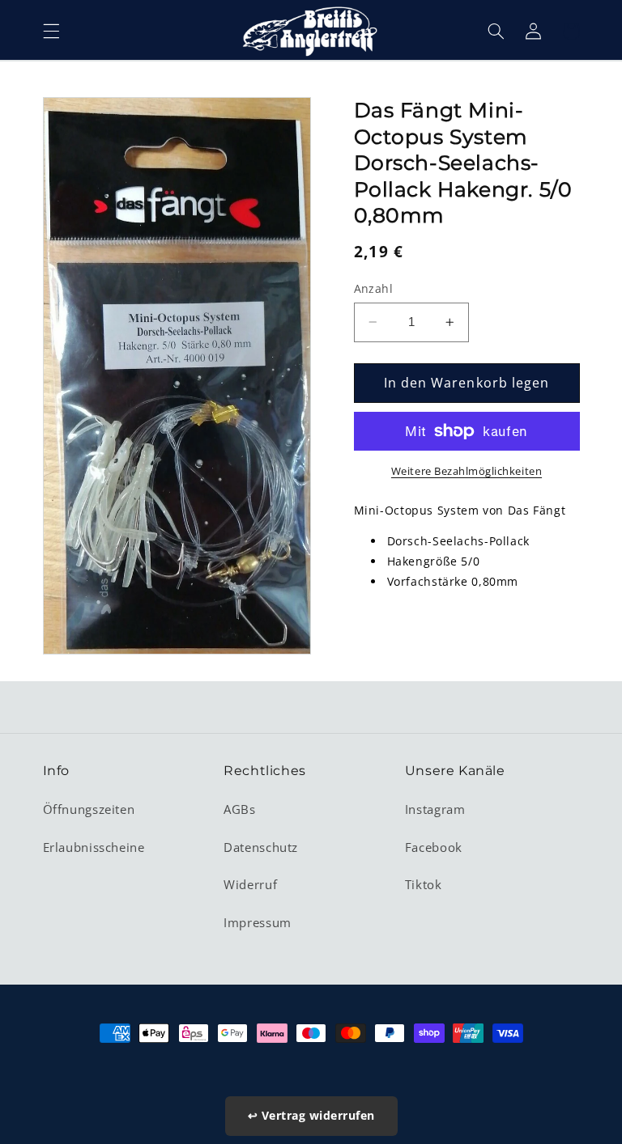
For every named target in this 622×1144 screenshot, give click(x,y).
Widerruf (250, 884)
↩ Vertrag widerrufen (311, 1115)
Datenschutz (261, 847)
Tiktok (423, 884)
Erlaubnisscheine (94, 847)
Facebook (433, 847)
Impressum (258, 922)
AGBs (240, 809)
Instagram (435, 809)
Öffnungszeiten (89, 809)
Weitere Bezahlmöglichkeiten (466, 471)
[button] (51, 30)
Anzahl (374, 288)
